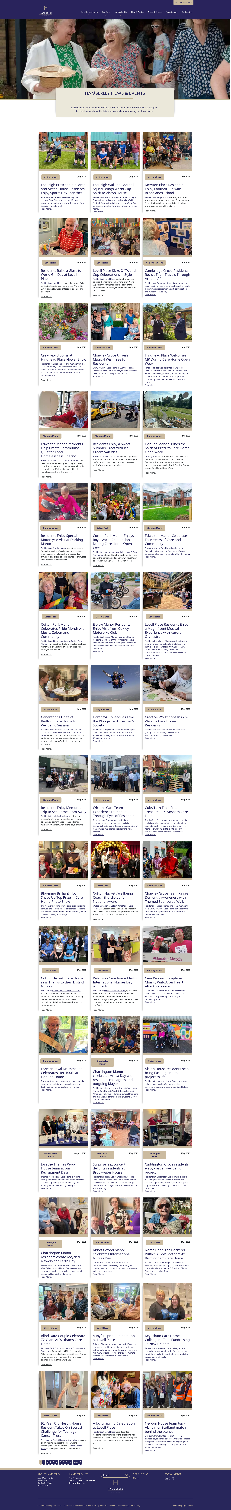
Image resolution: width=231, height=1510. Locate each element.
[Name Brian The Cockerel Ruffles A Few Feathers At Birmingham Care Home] (167, 1215)
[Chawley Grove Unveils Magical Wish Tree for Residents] (115, 321)
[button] (89, 13)
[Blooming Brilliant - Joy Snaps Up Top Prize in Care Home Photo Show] (63, 859)
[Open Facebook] (169, 1478)
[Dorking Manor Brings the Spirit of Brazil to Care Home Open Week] (167, 409)
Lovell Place (50, 262)
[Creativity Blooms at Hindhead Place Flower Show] (63, 321)
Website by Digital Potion (183, 1505)
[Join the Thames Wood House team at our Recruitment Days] (63, 1127)
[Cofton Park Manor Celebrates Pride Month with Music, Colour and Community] (63, 590)
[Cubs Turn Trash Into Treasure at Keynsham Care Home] (167, 773)
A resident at (47, 1440)
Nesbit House (50, 1415)
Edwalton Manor (51, 436)
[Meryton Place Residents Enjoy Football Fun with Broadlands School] (167, 150)
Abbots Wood (102, 1242)
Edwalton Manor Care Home (65, 460)
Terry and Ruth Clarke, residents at (57, 1348)
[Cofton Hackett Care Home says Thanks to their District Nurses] (63, 944)
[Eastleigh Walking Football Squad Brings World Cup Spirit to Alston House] (115, 150)
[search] (126, 1475)
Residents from (48, 816)
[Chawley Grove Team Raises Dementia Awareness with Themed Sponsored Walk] (167, 859)
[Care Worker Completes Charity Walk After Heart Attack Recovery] (167, 944)
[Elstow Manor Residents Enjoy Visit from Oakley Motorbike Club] (115, 590)
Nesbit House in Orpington (65, 1440)
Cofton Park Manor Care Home (66, 990)
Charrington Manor (103, 1062)
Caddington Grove (154, 1155)
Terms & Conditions (107, 1505)
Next (76, 1462)
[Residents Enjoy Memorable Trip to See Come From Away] (63, 773)
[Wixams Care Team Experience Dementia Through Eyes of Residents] (115, 773)
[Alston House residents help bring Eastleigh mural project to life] (167, 1034)
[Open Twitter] (173, 1478)
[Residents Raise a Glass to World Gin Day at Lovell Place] (63, 236)
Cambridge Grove (154, 262)
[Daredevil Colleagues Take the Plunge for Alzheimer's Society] (115, 682)
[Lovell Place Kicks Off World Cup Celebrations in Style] (115, 236)
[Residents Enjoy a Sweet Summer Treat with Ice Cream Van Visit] (115, 409)
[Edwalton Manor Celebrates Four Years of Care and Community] (167, 501)
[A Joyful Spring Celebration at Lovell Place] (115, 1301)
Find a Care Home (183, 2)
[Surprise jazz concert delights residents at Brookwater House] (115, 1127)
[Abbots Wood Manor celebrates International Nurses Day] (115, 1215)
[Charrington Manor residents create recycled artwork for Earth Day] (63, 1215)
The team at (46, 990)
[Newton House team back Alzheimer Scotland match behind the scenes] (167, 1389)
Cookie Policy (135, 1505)
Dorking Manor (154, 436)
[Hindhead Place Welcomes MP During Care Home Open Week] (167, 321)
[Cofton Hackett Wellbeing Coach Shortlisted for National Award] (115, 859)
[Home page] (115, 1486)
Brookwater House (102, 1155)
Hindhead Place (50, 347)
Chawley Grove (102, 347)
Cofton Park (102, 528)
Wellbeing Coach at (102, 906)
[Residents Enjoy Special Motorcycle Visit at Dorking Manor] (63, 501)
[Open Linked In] (166, 1478)
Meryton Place (154, 177)
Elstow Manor (102, 616)
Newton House (154, 1415)
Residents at (150, 197)
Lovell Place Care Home (114, 990)
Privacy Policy (122, 1505)
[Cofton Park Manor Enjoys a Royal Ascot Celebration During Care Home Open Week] (115, 501)
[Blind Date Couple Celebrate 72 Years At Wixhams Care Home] (63, 1301)
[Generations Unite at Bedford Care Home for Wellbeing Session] (63, 682)
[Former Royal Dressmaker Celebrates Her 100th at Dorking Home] (63, 1034)
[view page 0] (80, 1462)
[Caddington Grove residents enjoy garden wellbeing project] (167, 1127)
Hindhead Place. (48, 375)
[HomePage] (45, 11)
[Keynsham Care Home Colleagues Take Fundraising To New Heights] (167, 1301)
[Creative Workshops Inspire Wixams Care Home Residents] (167, 682)
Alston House (50, 177)
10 (70, 1462)
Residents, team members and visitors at (112, 552)
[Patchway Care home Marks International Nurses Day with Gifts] (115, 944)
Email (137, 1478)
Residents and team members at (56, 641)
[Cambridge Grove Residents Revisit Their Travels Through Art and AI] (167, 236)
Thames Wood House (50, 1155)
